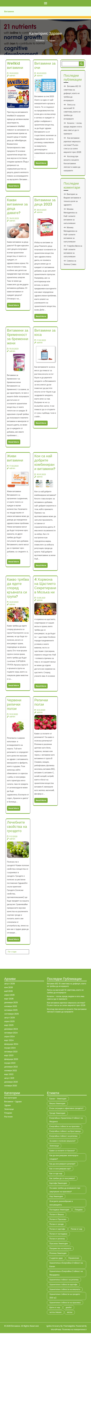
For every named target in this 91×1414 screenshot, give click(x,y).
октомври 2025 (11, 1010)
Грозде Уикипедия (57, 1113)
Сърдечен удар (56, 1258)
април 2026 (9, 995)
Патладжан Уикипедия (59, 1209)
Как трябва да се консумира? (62, 1178)
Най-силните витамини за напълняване (69, 220)
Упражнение (73, 1258)
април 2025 (9, 1021)
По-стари (12, 951)
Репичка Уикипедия (57, 1253)
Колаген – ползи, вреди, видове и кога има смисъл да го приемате (65, 997)
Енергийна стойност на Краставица (65, 1131)
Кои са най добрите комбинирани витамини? (44, 462)
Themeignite (69, 1326)
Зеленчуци (9, 1109)
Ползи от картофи (57, 1229)
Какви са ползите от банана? (62, 1150)
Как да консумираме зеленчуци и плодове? (63, 1157)
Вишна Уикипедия (57, 1103)
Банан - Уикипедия (57, 1098)
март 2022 (8, 1074)
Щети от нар (54, 1307)
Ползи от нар (76, 1229)
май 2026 (8, 991)
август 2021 (9, 1078)
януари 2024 (10, 1048)
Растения (8, 1116)
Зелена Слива (70, 264)
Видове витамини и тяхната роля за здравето (72, 201)
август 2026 (9, 983)
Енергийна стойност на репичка (63, 1136)
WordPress (56, 1329)
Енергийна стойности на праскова (64, 1126)
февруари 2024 (11, 1044)
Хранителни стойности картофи (63, 1284)
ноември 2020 (10, 1085)
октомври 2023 (10, 1051)
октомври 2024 (11, 1032)
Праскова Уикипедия (58, 1243)
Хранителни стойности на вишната (64, 1289)
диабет (69, 1307)
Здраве (52, 40)
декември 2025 (11, 1002)
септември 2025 (11, 1013)
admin (12, 75)
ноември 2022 (10, 1070)
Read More (13, 186)
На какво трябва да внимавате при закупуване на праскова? (64, 1190)
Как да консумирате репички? (62, 1163)
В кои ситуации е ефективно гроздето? (66, 1108)
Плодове (8, 1113)
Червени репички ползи (14, 704)
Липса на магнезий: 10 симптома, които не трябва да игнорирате (72, 111)
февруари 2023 (11, 1059)
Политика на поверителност (74, 1329)
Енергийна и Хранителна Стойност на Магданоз (66, 1120)
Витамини (9, 11)
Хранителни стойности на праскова (65, 1302)
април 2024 (9, 1036)
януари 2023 (9, 1063)
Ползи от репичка (57, 1238)
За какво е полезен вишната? (62, 1141)
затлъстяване (55, 1312)
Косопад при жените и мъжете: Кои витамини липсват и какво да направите (72, 163)
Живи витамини (15, 458)
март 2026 (9, 998)
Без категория (10, 1097)
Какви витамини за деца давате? (17, 206)
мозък (69, 1312)
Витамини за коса (45, 332)
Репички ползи (41, 702)
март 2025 (9, 1025)
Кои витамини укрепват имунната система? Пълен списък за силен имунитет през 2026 (72, 145)
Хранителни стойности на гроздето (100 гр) (64, 1296)
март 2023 (8, 1055)
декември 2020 (11, 1082)
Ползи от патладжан (58, 1233)
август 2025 (9, 1017)
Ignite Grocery (53, 1326)
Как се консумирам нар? (60, 1168)
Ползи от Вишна (56, 1214)
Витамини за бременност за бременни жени (17, 337)
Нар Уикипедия (56, 1196)
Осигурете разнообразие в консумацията (61, 1203)
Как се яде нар (55, 1173)
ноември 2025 (10, 1006)
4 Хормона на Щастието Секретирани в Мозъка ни (45, 586)
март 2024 (9, 1040)
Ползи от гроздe (56, 1224)
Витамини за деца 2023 (45, 202)
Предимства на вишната (60, 1248)
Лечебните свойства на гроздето (17, 826)
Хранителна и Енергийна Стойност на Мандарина (66, 1273)
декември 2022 (11, 1066)
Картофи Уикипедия (58, 1183)
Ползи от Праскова (57, 1219)
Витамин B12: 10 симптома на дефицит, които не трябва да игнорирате (72, 93)
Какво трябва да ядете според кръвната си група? (18, 588)
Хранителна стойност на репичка (63, 1279)
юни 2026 (8, 987)
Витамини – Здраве (13, 1101)
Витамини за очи (45, 65)
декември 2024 (11, 1029)
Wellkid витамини (15, 65)
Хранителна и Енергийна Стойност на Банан (66, 1265)
